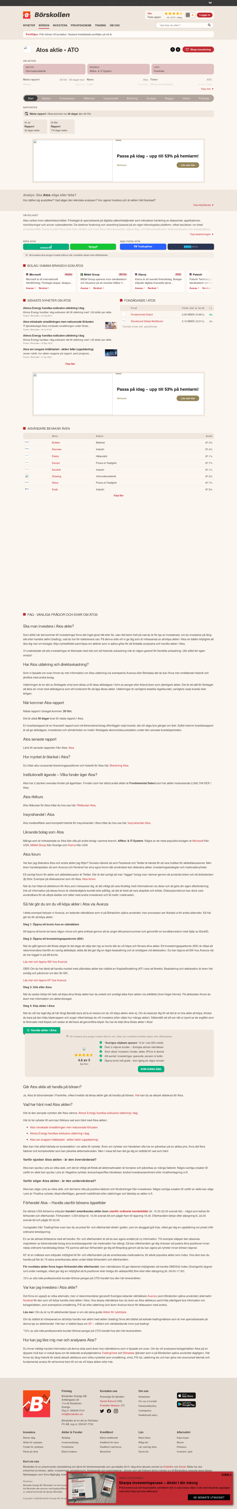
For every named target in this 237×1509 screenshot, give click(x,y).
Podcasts (204, 98)
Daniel (182, 1466)
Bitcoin (180, 1442)
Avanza (30, 288)
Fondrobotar (68, 1446)
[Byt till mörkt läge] (190, 15)
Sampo (56, 463)
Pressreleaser (67, 98)
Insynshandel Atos (139, 823)
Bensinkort (105, 1451)
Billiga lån (143, 1442)
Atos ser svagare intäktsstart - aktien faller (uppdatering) (64, 1139)
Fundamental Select (142, 314)
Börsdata (128, 1353)
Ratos (55, 482)
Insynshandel (111, 98)
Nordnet (43, 288)
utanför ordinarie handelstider (129, 1211)
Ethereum (182, 1446)
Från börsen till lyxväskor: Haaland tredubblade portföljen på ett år (69, 34)
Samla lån (143, 1451)
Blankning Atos (119, 765)
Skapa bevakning (200, 49)
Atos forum (88, 879)
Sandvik (56, 469)
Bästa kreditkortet (109, 1437)
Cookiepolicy (144, 1410)
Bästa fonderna (69, 1451)
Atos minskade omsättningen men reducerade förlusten (64, 1127)
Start (30, 98)
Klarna (72, 845)
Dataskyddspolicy (147, 1405)
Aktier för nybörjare (114, 1312)
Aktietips (66, 1437)
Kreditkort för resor (109, 1442)
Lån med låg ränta (147, 1446)
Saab (55, 489)
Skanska (56, 449)
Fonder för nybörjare (33, 1446)
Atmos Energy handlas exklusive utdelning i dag (108, 1113)
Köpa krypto (183, 1437)
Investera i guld (184, 1451)
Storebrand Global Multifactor (147, 321)
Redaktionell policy (148, 1415)
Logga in (205, 15)
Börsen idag (29, 1437)
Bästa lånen (144, 1437)
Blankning (132, 98)
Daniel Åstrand (108, 1401)
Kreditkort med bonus (110, 1446)
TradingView (109, 1353)
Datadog (56, 476)
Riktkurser (89, 98)
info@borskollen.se (72, 1414)
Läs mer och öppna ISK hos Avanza (45, 962)
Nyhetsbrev (144, 1396)
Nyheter (46, 98)
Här (137, 1095)
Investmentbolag (70, 1442)
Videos (186, 98)
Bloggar (169, 98)
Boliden (56, 442)
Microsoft (198, 841)
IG (89, 1324)
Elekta (55, 456)
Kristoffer (168, 1466)
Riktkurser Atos (86, 805)
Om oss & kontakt (147, 1401)
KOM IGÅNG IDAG (151, 1069)
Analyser (151, 98)
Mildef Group (38, 845)
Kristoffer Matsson (110, 1405)
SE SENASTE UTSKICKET (209, 1497)
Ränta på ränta (30, 1451)
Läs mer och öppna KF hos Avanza (44, 980)
